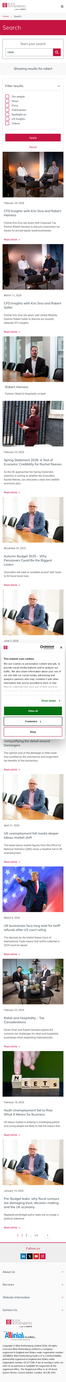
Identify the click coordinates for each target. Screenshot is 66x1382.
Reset (33, 147)
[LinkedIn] (23, 1256)
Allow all (33, 710)
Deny (33, 731)
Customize (31, 721)
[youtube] (36, 1256)
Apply (33, 137)
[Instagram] (42, 1256)
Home (6, 16)
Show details (48, 700)
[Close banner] (61, 647)
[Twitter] (30, 1256)
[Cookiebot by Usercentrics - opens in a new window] (41, 647)
